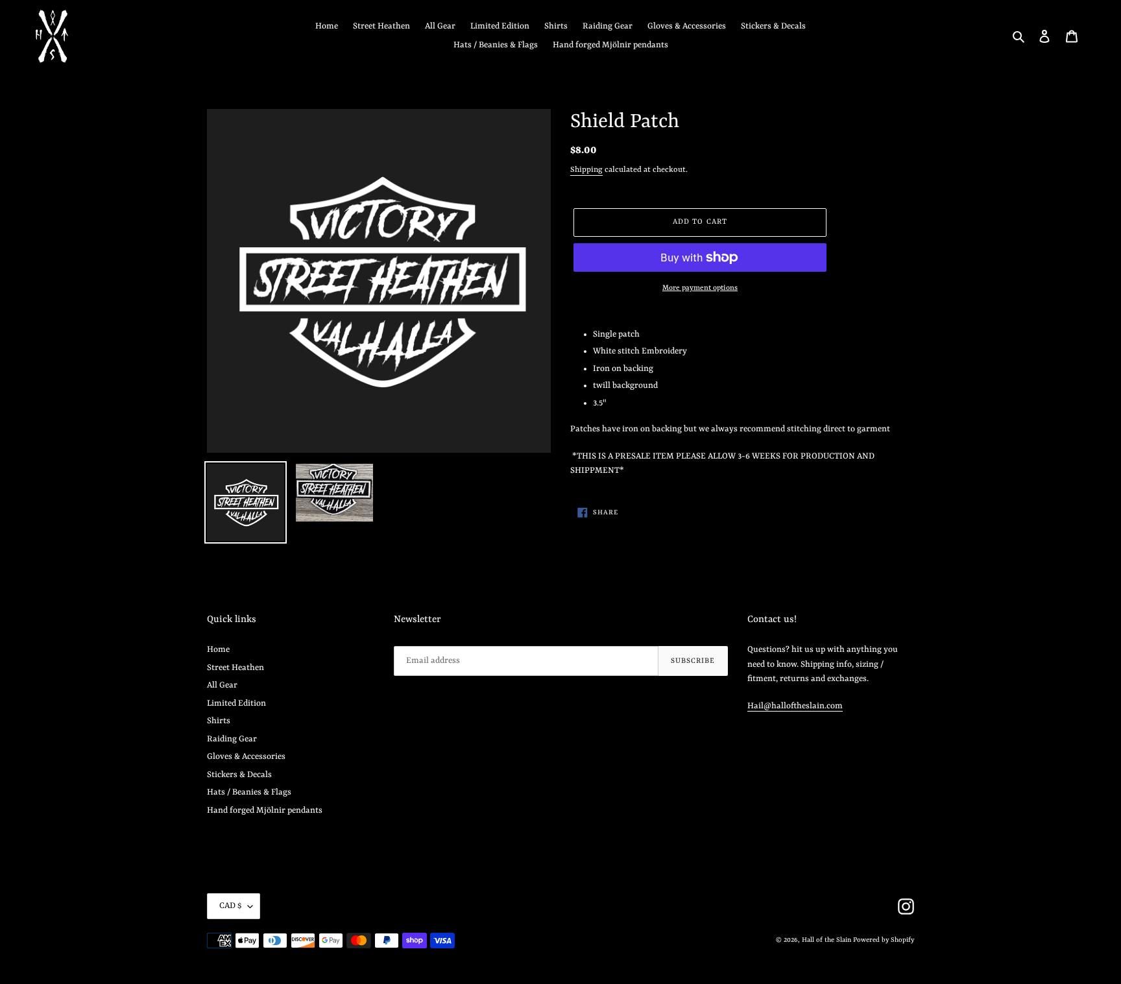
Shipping (586, 169)
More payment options (700, 288)
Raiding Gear (232, 739)
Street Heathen (235, 668)
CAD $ (230, 906)
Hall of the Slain (826, 940)
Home (218, 649)
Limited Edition (236, 703)
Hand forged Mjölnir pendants (264, 810)
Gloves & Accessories (246, 757)
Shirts (218, 721)
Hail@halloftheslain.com (795, 706)
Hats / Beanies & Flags (249, 792)
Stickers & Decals (239, 775)
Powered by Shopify (883, 940)
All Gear (222, 685)
